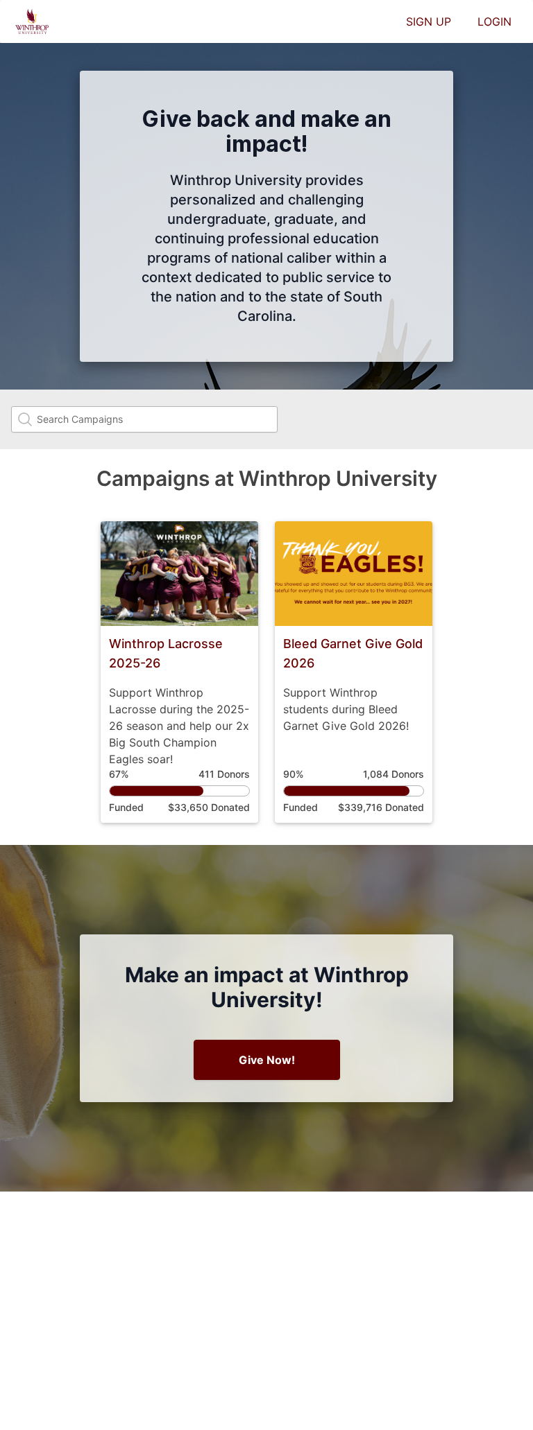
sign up (428, 21)
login (494, 21)
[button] (179, 672)
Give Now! (267, 1060)
